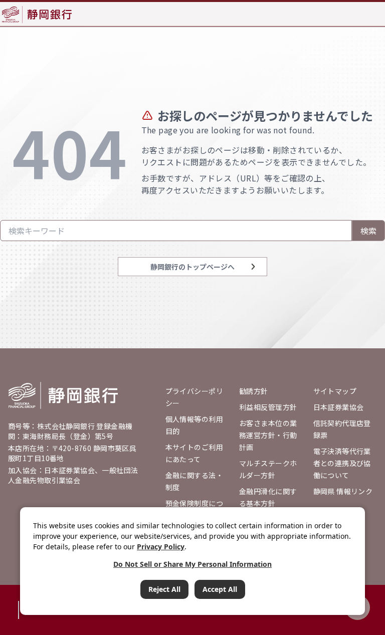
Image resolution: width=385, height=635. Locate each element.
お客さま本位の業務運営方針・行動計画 (268, 435)
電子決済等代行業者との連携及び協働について (342, 463)
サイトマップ (335, 391)
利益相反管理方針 (268, 407)
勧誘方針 (253, 391)
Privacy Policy (160, 546)
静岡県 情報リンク (343, 491)
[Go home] (63, 395)
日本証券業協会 (338, 407)
